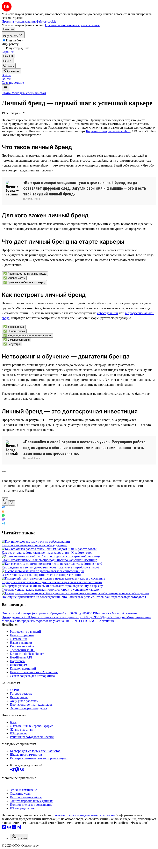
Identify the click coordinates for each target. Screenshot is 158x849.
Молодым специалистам (29, 93)
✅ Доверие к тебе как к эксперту (24, 282)
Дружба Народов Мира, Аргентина (126, 617)
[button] (6, 75)
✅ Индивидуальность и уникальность (27, 335)
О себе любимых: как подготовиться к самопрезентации (41, 574)
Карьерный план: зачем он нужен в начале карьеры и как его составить (52, 582)
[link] (9, 65)
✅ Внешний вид (13, 326)
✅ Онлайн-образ (14, 331)
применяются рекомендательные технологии (83, 815)
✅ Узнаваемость (14, 278)
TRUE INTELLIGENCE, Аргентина (89, 621)
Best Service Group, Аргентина (116, 613)
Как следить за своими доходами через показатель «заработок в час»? (50, 567)
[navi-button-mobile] (6, 87)
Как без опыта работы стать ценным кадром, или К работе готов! (47, 552)
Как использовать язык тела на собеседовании (34, 545)
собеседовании (107, 313)
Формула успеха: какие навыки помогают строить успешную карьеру (51, 589)
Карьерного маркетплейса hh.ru (108, 131)
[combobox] (19, 837)
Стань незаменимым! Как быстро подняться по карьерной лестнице (49, 560)
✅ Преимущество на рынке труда (24, 273)
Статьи (7, 93)
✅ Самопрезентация (16, 339)
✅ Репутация (12, 344)
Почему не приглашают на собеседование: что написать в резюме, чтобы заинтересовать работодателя (74, 597)
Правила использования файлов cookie (72, 25)
